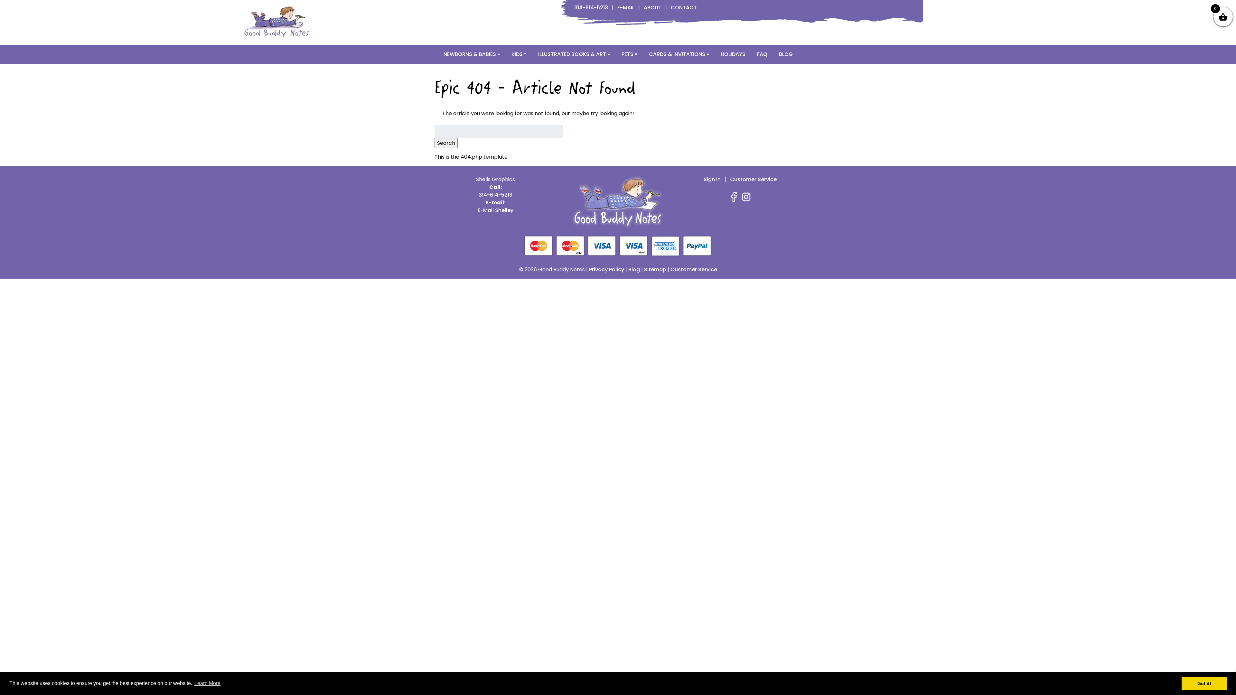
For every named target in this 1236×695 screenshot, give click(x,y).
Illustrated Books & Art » (574, 54)
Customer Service (753, 179)
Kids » (519, 54)
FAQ (762, 54)
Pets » (629, 54)
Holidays (733, 54)
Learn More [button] (207, 683)
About (652, 7)
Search (446, 143)
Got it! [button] (1204, 683)
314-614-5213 (591, 7)
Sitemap (655, 269)
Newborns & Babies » (472, 54)
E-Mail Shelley (495, 210)
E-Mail (625, 7)
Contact (684, 7)
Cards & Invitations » (679, 54)
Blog (786, 54)
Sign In (712, 179)
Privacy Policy (606, 269)
